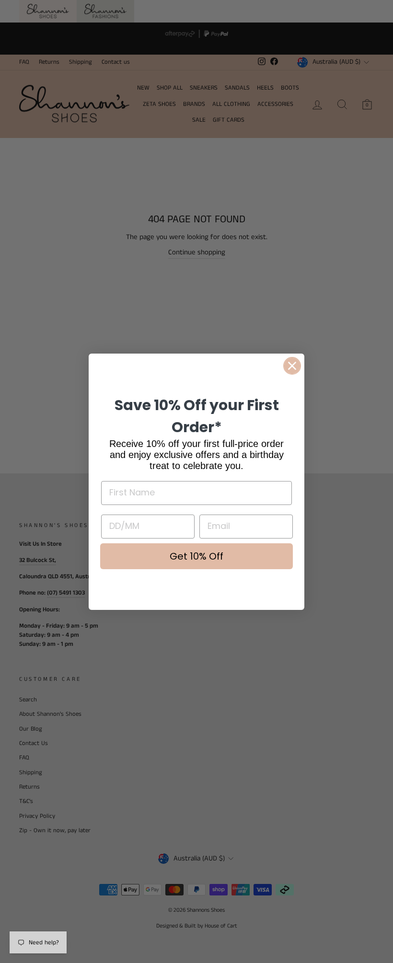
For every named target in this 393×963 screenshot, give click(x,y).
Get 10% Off (196, 556)
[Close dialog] (292, 365)
